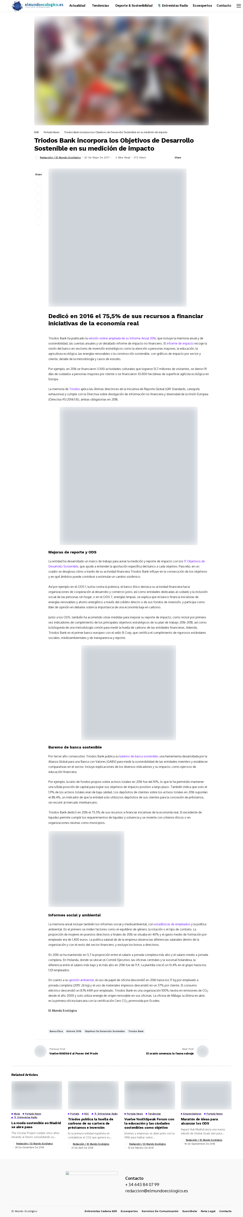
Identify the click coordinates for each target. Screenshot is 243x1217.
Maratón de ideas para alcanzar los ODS (199, 1121)
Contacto (225, 1211)
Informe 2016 (73, 1031)
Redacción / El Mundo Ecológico (60, 157)
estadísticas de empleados (172, 924)
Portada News (51, 132)
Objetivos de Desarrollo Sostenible (105, 1031)
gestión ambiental (81, 980)
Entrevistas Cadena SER (101, 1211)
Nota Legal (208, 1211)
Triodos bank (136, 1031)
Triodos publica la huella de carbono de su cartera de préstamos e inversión (90, 1123)
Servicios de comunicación (160, 1211)
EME (36, 132)
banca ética (56, 1031)
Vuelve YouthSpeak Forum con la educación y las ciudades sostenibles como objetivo (149, 1123)
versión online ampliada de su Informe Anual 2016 (122, 338)
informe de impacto (180, 343)
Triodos (74, 389)
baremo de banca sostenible (138, 756)
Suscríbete (189, 1211)
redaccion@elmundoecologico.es (156, 1190)
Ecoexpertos (129, 1211)
